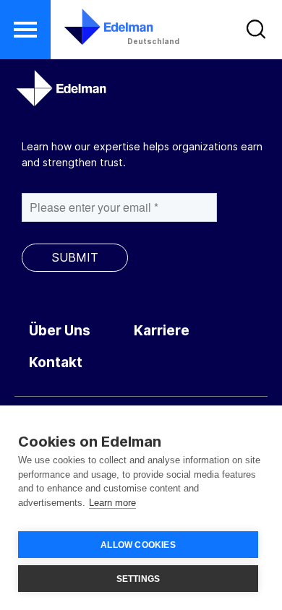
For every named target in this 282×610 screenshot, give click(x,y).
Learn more (112, 502)
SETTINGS (138, 579)
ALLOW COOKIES (138, 545)
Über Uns (59, 330)
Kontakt (55, 362)
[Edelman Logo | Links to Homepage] (99, 27)
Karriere (161, 330)
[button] (25, 29)
